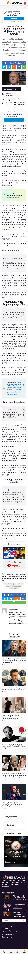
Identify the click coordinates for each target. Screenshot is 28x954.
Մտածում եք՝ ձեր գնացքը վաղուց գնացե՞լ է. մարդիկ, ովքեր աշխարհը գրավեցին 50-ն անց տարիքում (14, 775)
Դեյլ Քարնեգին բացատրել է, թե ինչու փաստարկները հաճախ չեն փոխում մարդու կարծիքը (14, 660)
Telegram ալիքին (12, 197)
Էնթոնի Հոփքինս (10, 584)
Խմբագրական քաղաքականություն (12, 931)
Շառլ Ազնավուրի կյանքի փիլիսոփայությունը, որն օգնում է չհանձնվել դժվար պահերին (13, 804)
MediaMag (13, 609)
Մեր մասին (5, 928)
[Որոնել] (24, 920)
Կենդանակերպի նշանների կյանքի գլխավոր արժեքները (19, 914)
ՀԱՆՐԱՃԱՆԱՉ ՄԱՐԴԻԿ (11, 89)
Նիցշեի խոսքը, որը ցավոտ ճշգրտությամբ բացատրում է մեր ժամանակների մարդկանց (13, 716)
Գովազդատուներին (7, 926)
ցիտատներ (14, 588)
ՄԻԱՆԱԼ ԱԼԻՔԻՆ (14, 18)
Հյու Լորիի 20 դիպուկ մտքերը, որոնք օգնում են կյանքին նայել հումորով (14, 688)
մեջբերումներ (17, 586)
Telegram (23, 574)
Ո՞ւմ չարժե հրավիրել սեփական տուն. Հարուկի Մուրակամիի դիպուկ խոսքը (13, 746)
